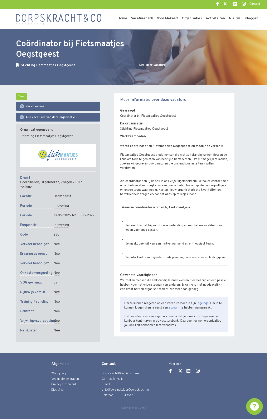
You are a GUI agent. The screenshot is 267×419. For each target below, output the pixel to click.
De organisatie (131, 123)
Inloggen (251, 18)
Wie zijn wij (58, 374)
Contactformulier (113, 379)
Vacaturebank (142, 18)
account (174, 308)
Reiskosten (29, 331)
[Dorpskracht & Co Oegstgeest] (59, 15)
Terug (21, 96)
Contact (254, 4)
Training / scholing (34, 302)
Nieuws (235, 18)
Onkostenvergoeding (36, 273)
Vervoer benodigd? (34, 244)
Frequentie (28, 225)
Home (122, 18)
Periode (26, 206)
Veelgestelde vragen (65, 379)
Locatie (26, 196)
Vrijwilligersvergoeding (37, 321)
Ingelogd (203, 303)
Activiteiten (215, 18)
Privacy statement (63, 384)
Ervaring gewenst (33, 254)
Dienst (25, 178)
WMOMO (140, 408)
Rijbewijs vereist (32, 292)
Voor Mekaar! (167, 18)
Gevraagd (127, 110)
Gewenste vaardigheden (138, 275)
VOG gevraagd (31, 283)
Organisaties (192, 18)
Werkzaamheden (133, 136)
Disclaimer (58, 390)
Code (24, 235)
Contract (27, 311)
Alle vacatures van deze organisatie (50, 117)
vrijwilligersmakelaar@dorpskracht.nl (125, 390)
